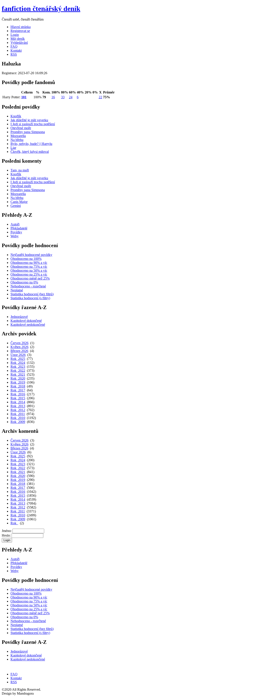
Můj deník (17, 38)
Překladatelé (18, 228)
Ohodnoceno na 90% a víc (28, 262)
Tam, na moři (19, 170)
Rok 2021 (17, 374)
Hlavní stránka (20, 27)
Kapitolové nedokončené (27, 324)
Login (14, 35)
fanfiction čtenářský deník (41, 8)
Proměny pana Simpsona (27, 132)
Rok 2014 (17, 402)
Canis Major (19, 202)
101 (23, 97)
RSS (13, 54)
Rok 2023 (17, 366)
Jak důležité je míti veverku (29, 120)
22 (100, 97)
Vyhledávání (19, 42)
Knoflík (15, 116)
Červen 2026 (19, 343)
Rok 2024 (17, 362)
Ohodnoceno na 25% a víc (28, 274)
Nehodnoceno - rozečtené (28, 286)
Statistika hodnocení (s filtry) (30, 298)
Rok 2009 (17, 422)
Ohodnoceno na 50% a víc (28, 270)
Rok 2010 (17, 418)
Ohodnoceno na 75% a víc (28, 266)
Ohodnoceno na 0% (24, 282)
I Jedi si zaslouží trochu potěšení (32, 124)
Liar (13, 148)
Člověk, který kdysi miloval (29, 151)
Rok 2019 (17, 382)
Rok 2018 (17, 386)
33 (63, 97)
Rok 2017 (17, 390)
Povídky (16, 232)
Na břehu (16, 140)
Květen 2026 (19, 347)
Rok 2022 (17, 370)
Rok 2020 (17, 378)
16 (53, 97)
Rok (14, 523)
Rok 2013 (17, 406)
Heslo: (6, 535)
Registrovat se (20, 31)
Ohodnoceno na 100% (26, 259)
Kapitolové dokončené (26, 320)
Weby (14, 236)
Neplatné (16, 290)
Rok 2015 (17, 398)
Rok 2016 (17, 394)
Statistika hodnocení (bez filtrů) (32, 294)
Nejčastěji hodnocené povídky (31, 255)
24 (70, 97)
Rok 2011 (17, 414)
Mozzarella (18, 136)
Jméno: (7, 531)
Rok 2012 (17, 410)
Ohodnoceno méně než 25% (30, 278)
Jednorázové (19, 317)
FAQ (14, 46)
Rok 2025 (17, 359)
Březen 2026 (19, 351)
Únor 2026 (18, 355)
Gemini (15, 206)
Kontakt (16, 50)
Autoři (14, 224)
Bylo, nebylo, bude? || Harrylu (31, 144)
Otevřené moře (20, 128)
